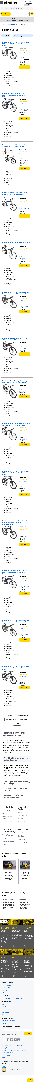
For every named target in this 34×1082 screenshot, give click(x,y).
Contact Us (5, 992)
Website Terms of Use (8, 1057)
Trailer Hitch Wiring (8, 841)
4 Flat (4, 844)
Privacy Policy (6, 1048)
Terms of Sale (6, 1055)
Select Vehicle (5, 13)
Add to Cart (24, 67)
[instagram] (15, 1040)
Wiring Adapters (7, 835)
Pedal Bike (10, 715)
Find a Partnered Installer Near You (12, 998)
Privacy (3, 1034)
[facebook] (8, 1040)
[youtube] (18, 1040)
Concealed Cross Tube (7, 817)
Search (4, 1023)
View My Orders (6, 985)
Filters (7, 36)
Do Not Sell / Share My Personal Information (14, 1050)
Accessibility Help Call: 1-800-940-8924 (12, 1045)
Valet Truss (22, 833)
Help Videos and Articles (8, 1021)
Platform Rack (22, 822)
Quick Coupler (22, 842)
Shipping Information (8, 990)
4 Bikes (20, 819)
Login (3, 1004)
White (17, 724)
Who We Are (5, 1012)
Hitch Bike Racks (22, 808)
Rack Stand (21, 839)
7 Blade (4, 838)
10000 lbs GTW (7, 821)
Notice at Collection (7, 1053)
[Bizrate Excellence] (4, 1069)
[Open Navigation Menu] (1, 2)
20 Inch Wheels (23, 715)
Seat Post (21, 836)
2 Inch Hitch (6, 810)
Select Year (16, 14)
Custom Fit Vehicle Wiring (9, 830)
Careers (4, 1015)
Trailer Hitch (8, 807)
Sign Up (4, 1006)
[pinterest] (11, 1040)
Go (32, 13)
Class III (4, 813)
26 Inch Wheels (11, 719)
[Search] (3, 8)
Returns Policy (6, 987)
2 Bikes (20, 812)
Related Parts (24, 829)
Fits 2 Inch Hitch (23, 816)
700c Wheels (24, 719)
